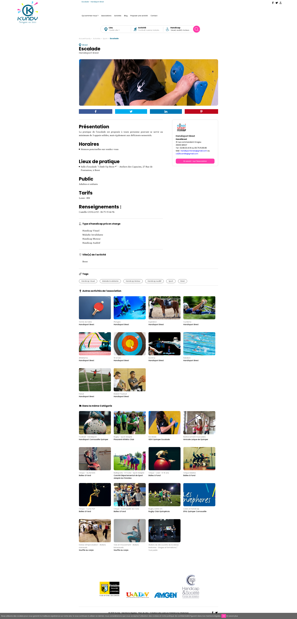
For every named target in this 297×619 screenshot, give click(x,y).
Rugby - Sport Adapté (123, 437)
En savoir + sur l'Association (195, 161)
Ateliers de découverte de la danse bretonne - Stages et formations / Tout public (163, 547)
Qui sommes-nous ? (90, 16)
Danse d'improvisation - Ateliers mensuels (92, 546)
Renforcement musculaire (194, 437)
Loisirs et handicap (191, 509)
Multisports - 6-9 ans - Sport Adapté (129, 473)
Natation (186, 358)
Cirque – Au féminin (87, 473)
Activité (142, 28)
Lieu (111, 28)
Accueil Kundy (85, 38)
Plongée (117, 322)
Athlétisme (83, 358)
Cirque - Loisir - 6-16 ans (158, 473)
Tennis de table (85, 322)
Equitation (152, 322)
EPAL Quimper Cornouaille (194, 511)
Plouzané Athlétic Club (124, 439)
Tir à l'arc (117, 358)
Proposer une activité (139, 16)
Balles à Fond (85, 475)
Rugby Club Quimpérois (159, 511)
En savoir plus (232, 616)
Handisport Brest (86, 324)
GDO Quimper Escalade (159, 439)
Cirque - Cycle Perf (87, 509)
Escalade (114, 38)
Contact (154, 16)
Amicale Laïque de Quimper (195, 439)
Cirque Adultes (189, 473)
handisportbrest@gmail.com (194, 150)
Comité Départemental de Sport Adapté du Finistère (128, 476)
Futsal (81, 394)
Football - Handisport (88, 437)
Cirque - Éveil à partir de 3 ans (126, 509)
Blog (126, 16)
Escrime (151, 358)
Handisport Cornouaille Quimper (93, 439)
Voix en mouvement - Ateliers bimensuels (126, 546)
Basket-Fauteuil (120, 394)
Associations (106, 16)
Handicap (175, 28)
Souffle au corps (86, 550)
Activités (117, 16)
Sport (105, 38)
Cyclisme (187, 322)
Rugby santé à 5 (155, 509)
